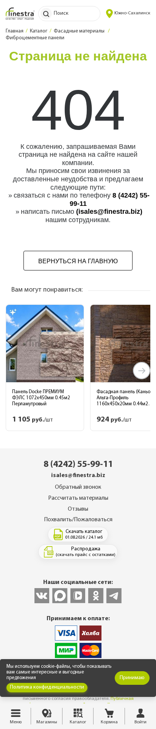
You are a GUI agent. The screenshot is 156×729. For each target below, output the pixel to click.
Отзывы (78, 509)
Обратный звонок (78, 487)
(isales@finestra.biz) (109, 211)
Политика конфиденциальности (47, 687)
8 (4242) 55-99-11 (78, 464)
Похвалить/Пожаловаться (78, 520)
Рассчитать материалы (78, 498)
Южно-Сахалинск (132, 13)
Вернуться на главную (78, 261)
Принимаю (132, 678)
